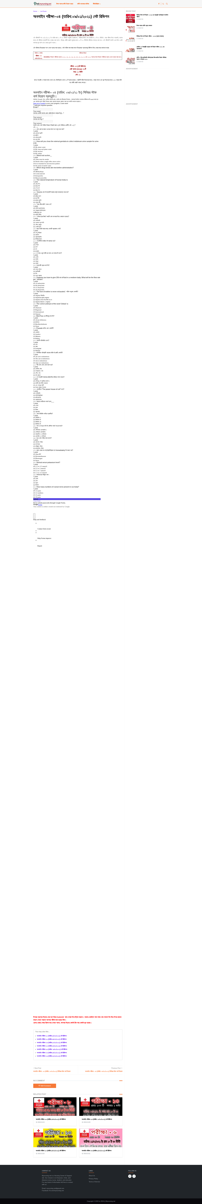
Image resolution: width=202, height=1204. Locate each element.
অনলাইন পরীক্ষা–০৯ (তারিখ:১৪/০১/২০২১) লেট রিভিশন (52, 1053)
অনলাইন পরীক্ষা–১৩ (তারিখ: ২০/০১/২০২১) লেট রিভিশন (97, 1119)
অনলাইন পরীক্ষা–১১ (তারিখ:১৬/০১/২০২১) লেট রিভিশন (51, 1039)
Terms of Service (94, 1182)
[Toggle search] (167, 4)
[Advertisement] (147, 86)
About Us (92, 1175)
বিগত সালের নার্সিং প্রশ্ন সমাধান (144, 25)
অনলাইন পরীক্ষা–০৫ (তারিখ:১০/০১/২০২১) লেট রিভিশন (52, 1042)
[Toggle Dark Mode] (163, 3)
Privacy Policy (93, 1178)
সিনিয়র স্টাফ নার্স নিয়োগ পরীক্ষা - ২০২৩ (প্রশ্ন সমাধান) (150, 36)
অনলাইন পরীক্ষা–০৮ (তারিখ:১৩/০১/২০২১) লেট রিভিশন (52, 1046)
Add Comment (46, 1086)
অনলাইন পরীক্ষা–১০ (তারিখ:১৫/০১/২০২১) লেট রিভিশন (52, 1036)
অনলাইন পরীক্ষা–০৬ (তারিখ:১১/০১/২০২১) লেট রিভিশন (52, 1056)
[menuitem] (64, 4)
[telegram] (130, 1176)
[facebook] (159, 4)
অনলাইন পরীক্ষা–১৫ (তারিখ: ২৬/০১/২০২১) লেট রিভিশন (52, 1049)
